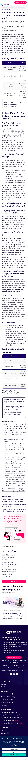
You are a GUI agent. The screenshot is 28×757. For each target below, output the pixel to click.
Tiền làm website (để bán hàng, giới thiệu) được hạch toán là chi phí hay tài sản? (14, 500)
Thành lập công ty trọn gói (9, 712)
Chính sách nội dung (7, 702)
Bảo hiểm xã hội (7, 574)
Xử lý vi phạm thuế (8, 562)
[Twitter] (14, 674)
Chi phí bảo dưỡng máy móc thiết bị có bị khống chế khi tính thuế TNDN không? (14, 510)
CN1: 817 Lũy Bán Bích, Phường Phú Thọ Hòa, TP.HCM (14, 666)
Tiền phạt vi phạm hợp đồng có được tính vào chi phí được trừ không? (13, 414)
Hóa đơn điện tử (7, 567)
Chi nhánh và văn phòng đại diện (10, 21)
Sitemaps (4, 705)
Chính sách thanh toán (8, 699)
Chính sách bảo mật (7, 694)
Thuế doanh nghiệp (8, 557)
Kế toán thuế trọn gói (9, 720)
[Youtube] (17, 674)
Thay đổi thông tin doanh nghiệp (11, 715)
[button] (25, 6)
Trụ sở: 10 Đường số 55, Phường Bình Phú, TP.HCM (14, 662)
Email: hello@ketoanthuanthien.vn (14, 670)
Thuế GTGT (5, 560)
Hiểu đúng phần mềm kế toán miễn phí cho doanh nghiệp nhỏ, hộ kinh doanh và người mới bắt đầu (13, 615)
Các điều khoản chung (8, 697)
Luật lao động (6, 576)
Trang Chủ (5, 7)
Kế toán (22, 21)
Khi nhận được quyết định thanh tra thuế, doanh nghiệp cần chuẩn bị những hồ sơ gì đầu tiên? (14, 407)
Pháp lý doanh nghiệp (9, 572)
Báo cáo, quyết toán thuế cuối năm (11, 718)
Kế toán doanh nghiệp (9, 569)
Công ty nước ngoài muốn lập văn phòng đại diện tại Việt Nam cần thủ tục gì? (14, 401)
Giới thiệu (4, 684)
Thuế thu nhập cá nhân (9, 564)
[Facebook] (11, 674)
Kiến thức (4, 730)
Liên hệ (3, 687)
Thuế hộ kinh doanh (8, 555)
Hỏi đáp (11, 7)
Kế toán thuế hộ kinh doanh (11, 723)
